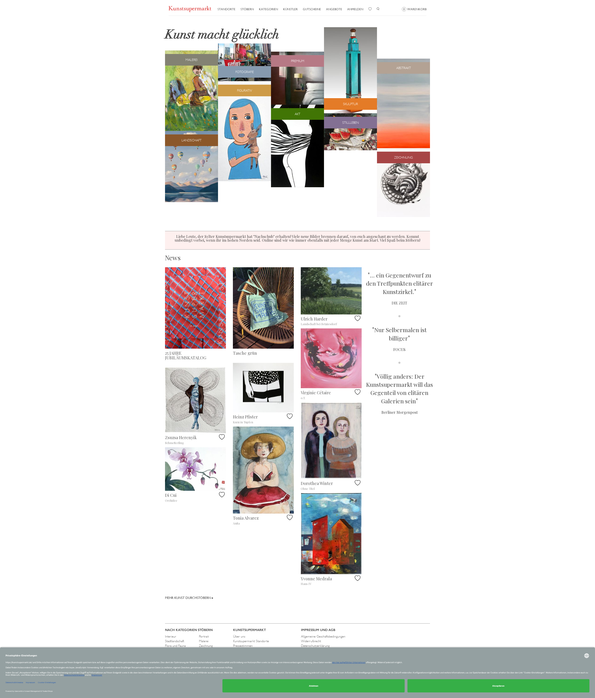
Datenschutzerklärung (315, 646)
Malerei (204, 641)
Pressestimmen (243, 646)
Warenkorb (414, 9)
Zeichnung (206, 646)
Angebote (334, 9)
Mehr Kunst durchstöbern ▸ (189, 598)
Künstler (290, 9)
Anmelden (355, 9)
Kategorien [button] (268, 9)
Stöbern (247, 9)
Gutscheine (312, 9)
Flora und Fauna (175, 646)
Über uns (239, 636)
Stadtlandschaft (174, 641)
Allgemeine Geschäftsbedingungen (323, 636)
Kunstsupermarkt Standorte (251, 641)
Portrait (204, 636)
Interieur (170, 636)
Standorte (226, 9)
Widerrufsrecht (311, 641)
